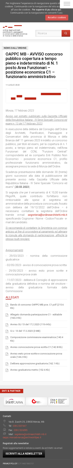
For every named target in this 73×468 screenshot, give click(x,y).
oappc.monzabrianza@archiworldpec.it (22, 437)
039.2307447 (20, 426)
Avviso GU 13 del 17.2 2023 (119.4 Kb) (30, 324)
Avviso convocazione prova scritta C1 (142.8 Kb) (36, 347)
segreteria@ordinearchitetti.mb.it (47, 214)
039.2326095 (21, 430)
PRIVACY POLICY (10, 464)
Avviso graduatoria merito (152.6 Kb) (30, 369)
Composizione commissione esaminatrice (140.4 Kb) (36, 339)
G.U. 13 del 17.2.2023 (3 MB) (25, 330)
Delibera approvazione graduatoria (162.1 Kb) (35, 363)
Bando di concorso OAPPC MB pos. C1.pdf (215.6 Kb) (37, 306)
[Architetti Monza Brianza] (15, 30)
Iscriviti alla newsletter (24, 453)
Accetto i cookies (57, 17)
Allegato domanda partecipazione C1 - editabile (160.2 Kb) (36, 316)
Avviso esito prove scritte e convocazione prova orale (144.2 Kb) (36, 355)
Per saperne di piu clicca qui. (47, 9)
